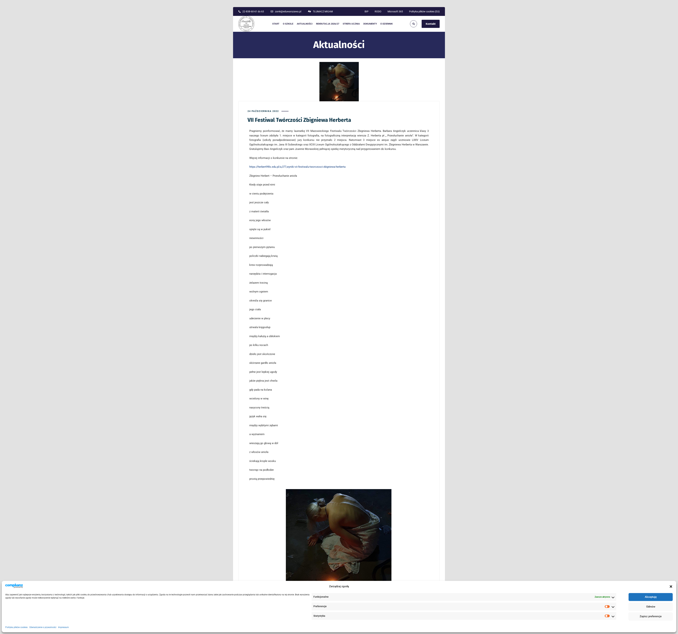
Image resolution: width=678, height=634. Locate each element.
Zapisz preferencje (651, 616)
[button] (671, 586)
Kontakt (431, 23)
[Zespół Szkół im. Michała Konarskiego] (246, 24)
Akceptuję (651, 597)
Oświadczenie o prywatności (42, 627)
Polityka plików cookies (16, 627)
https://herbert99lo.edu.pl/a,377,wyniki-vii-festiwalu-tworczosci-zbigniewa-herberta (297, 166)
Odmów (650, 606)
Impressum (63, 627)
